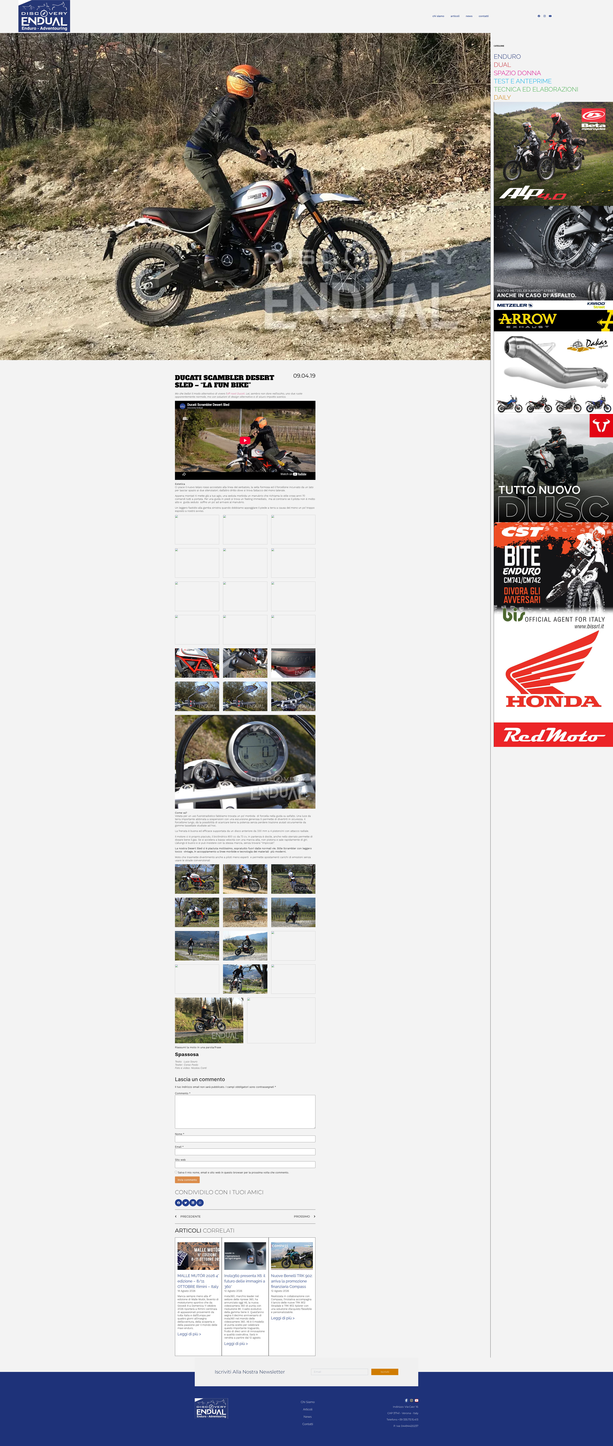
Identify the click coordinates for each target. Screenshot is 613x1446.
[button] (178, 1202)
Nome (179, 1134)
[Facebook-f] (406, 1400)
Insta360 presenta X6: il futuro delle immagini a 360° (244, 1281)
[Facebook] (539, 16)
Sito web (180, 1159)
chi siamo (438, 16)
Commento (182, 1093)
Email (179, 1146)
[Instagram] (544, 16)
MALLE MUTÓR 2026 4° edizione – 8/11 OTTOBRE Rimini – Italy (198, 1281)
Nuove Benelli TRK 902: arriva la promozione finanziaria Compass (292, 1281)
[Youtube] (550, 16)
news (469, 16)
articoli (455, 16)
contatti (484, 16)
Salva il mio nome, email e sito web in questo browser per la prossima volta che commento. (233, 1172)
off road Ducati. (236, 393)
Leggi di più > (189, 1334)
